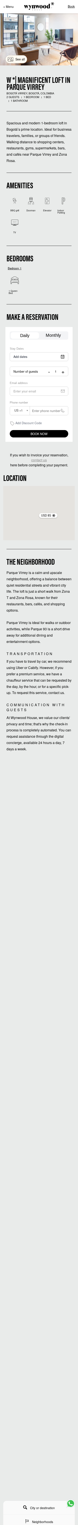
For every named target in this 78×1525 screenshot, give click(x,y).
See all (20, 59)
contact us (39, 459)
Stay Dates (17, 348)
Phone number (19, 402)
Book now (39, 434)
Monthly (53, 335)
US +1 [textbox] (18, 410)
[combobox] (20, 410)
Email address (19, 383)
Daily (24, 335)
